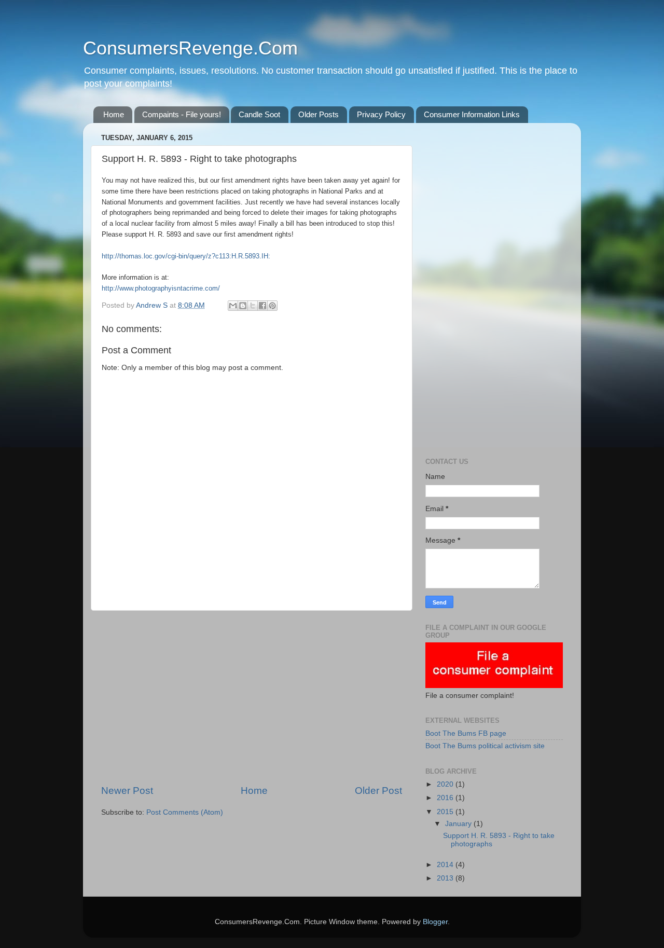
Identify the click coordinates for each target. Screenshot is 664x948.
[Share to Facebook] (262, 305)
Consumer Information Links (472, 114)
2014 (446, 865)
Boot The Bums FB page (465, 733)
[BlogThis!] (243, 305)
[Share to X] (252, 305)
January (459, 824)
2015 (446, 812)
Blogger (435, 922)
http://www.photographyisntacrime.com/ (161, 288)
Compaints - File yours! (181, 114)
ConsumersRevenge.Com (190, 48)
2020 (446, 784)
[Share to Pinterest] (272, 305)
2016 (446, 798)
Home (113, 114)
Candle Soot (259, 114)
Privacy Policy (381, 114)
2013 (446, 878)
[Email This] (233, 305)
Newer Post (127, 790)
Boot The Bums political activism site (485, 746)
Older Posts (318, 114)
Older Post (378, 790)
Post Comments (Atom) (184, 812)
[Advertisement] (251, 697)
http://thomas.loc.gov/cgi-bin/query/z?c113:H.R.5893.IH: (186, 256)
